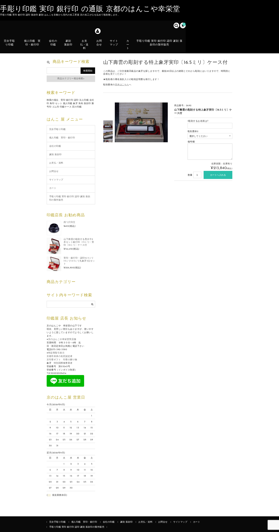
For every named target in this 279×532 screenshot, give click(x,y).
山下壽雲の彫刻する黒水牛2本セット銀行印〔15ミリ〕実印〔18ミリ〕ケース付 (79, 242)
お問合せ (99, 43)
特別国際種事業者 (63, 363)
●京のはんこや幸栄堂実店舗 (61, 339)
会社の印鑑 (53, 43)
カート (127, 45)
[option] (108, 125)
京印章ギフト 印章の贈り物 (62, 360)
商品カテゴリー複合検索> (70, 78)
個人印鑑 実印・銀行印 (32, 43)
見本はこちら (122, 85)
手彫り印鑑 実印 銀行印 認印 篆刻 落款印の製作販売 (159, 43)
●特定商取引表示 (55, 353)
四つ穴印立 (69, 222)
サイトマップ (114, 43)
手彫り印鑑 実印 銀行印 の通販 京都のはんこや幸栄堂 (90, 9)
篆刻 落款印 (68, 43)
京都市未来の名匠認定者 (59, 356)
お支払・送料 (84, 45)
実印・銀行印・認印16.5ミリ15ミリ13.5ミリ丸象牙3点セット (79, 261)
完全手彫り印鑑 (9, 43)
